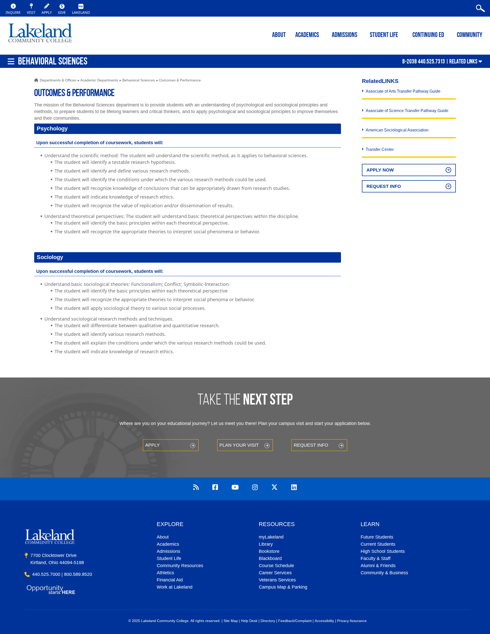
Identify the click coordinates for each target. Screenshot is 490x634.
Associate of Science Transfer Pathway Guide (407, 110)
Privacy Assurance (352, 621)
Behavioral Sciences (138, 80)
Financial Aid (170, 579)
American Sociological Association (397, 130)
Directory (268, 621)
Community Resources (180, 565)
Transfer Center (380, 149)
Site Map (231, 621)
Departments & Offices (58, 80)
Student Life (384, 35)
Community (469, 35)
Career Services (275, 572)
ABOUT (279, 35)
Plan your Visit (239, 445)
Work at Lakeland (174, 587)
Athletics (165, 572)
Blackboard (270, 558)
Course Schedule (276, 565)
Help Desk (249, 621)
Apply (152, 445)
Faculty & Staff (375, 558)
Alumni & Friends (378, 565)
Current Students (378, 544)
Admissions (344, 35)
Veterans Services (277, 579)
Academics (168, 544)
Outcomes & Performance (180, 80)
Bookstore (269, 551)
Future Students (377, 537)
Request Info (383, 186)
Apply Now (380, 170)
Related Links (463, 61)
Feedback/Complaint (295, 621)
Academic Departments (99, 80)
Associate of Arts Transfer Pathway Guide (403, 91)
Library (266, 544)
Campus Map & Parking (283, 587)
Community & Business (384, 572)
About (163, 537)
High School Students (383, 551)
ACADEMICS (307, 35)
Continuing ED (428, 35)
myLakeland (40, 34)
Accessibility (324, 621)
